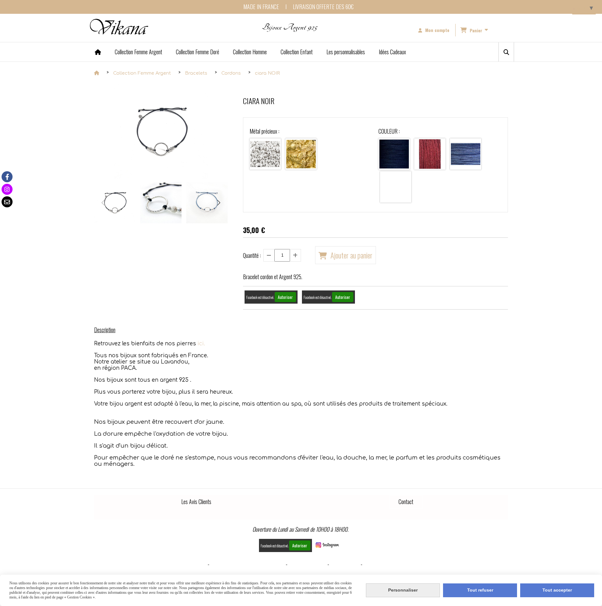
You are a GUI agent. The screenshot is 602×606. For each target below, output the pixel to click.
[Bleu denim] (465, 154)
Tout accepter (557, 590)
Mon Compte (344, 564)
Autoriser (285, 297)
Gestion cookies (307, 564)
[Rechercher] (506, 51)
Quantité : (252, 255)
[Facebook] (7, 176)
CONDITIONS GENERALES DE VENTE (400, 564)
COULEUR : (389, 131)
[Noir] (394, 154)
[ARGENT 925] (265, 154)
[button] (218, 202)
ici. (201, 344)
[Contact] (7, 201)
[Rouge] (430, 154)
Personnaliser (403, 590)
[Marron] (395, 187)
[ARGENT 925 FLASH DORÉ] (301, 154)
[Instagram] (7, 189)
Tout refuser (480, 590)
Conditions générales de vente (247, 564)
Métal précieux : (264, 131)
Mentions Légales (185, 564)
